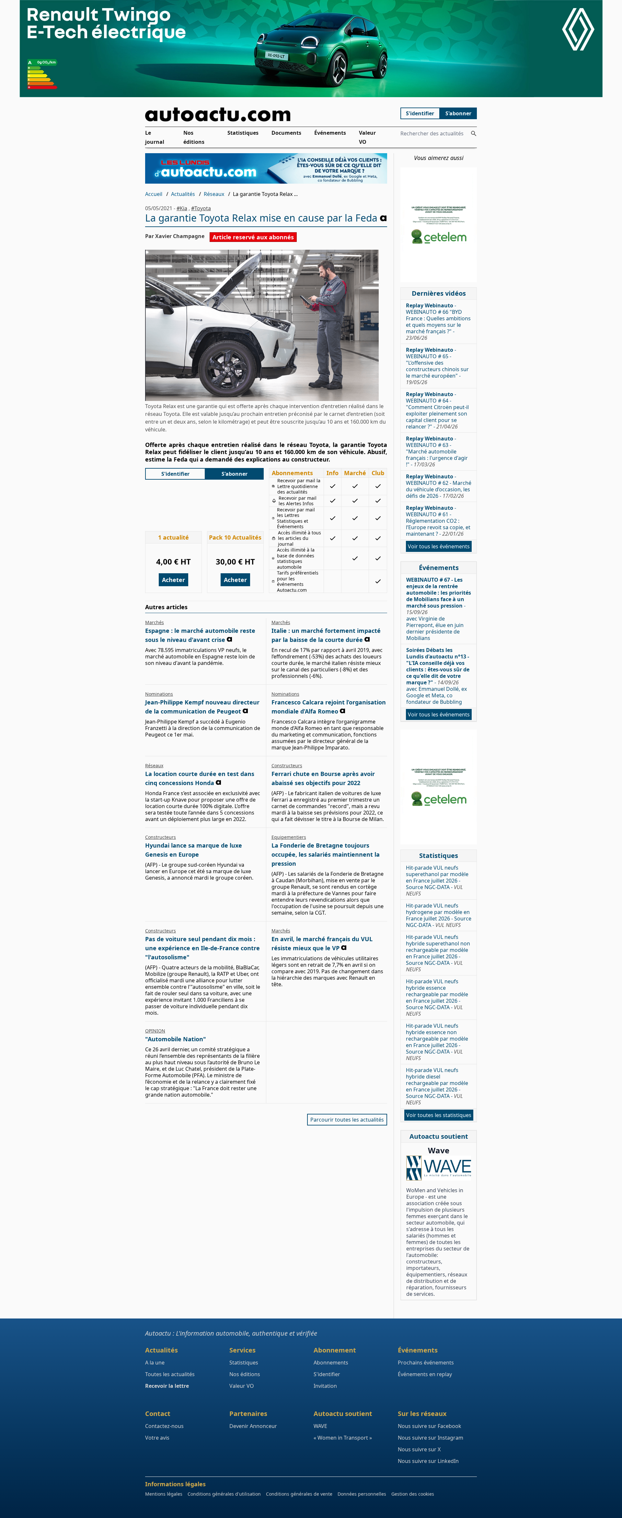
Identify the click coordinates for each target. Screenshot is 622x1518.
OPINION (155, 1031)
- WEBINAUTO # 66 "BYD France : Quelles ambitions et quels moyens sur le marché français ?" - (438, 321)
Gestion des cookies (412, 1494)
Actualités (183, 194)
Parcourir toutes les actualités (347, 1119)
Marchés (154, 622)
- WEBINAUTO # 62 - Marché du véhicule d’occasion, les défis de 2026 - (438, 486)
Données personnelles (362, 1494)
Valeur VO (367, 137)
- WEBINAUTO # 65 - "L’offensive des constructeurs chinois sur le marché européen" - (437, 366)
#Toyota (201, 208)
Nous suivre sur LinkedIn (428, 1461)
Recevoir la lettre (167, 1385)
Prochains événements (426, 1362)
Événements (330, 132)
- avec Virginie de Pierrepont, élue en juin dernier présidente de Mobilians (438, 609)
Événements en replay (425, 1374)
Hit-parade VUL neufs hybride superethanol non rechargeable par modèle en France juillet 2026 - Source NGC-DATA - (438, 953)
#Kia (182, 208)
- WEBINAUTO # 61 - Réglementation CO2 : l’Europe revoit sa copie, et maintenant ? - (438, 520)
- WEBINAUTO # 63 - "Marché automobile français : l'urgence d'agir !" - (437, 451)
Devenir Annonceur (253, 1426)
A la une (155, 1362)
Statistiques (243, 132)
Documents (286, 132)
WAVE (320, 1426)
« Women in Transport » (343, 1437)
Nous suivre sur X (419, 1449)
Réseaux (214, 194)
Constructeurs (286, 765)
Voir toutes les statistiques (438, 1115)
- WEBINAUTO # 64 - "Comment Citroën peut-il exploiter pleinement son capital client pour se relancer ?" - (437, 410)
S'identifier (420, 113)
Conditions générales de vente (299, 1494)
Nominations (159, 694)
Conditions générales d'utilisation (224, 1494)
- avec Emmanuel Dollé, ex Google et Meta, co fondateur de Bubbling (437, 675)
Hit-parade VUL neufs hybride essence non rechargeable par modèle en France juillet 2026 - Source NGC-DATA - (437, 1042)
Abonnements (331, 1362)
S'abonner (458, 113)
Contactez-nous (164, 1426)
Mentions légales (163, 1494)
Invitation (325, 1385)
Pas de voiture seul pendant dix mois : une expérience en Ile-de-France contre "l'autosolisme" (202, 948)
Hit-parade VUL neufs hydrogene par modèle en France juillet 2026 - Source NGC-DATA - (438, 915)
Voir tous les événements (439, 546)
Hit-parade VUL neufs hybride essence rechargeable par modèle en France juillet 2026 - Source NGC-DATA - (437, 997)
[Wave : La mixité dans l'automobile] (438, 1168)
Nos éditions (193, 137)
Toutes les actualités (170, 1374)
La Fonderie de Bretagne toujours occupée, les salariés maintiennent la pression (325, 854)
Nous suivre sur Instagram (430, 1437)
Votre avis (157, 1437)
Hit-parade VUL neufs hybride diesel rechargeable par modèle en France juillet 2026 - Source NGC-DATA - (437, 1086)
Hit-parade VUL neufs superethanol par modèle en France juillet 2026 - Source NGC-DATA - (437, 880)
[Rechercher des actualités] (473, 133)
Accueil (153, 194)
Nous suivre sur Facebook (429, 1426)
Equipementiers (288, 837)
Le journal (154, 137)
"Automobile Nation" (175, 1039)
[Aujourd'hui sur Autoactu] (266, 114)
